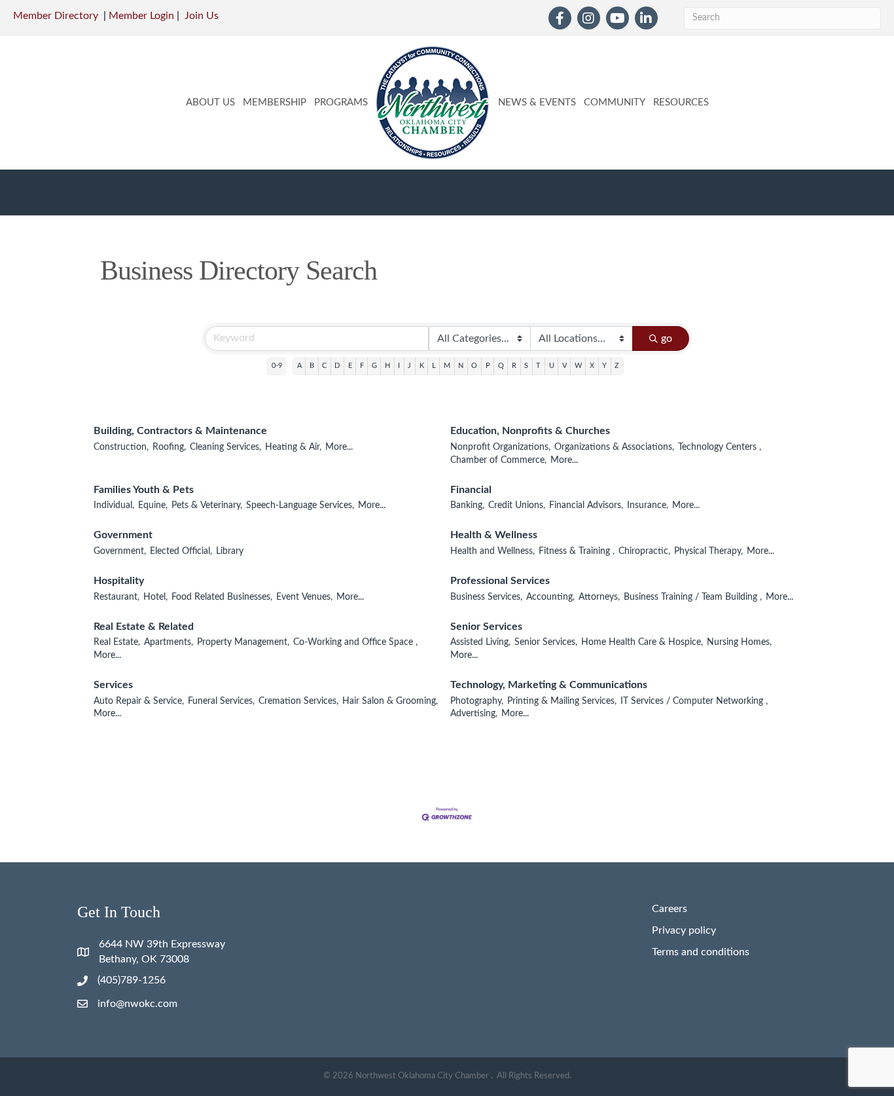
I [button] (399, 365)
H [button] (387, 365)
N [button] (460, 365)
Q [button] (501, 365)
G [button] (374, 365)
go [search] (666, 338)
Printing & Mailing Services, (562, 701)
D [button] (337, 365)
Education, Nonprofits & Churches (530, 431)
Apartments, (168, 642)
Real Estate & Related (144, 626)
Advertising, (473, 713)
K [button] (422, 365)
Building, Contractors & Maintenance (180, 431)
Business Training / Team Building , (693, 597)
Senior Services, (545, 642)
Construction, (121, 447)
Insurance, (647, 505)
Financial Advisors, (586, 505)
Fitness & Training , (577, 551)
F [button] (362, 365)
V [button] (564, 365)
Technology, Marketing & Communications (548, 685)
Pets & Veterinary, (206, 505)
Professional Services (500, 580)
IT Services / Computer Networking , (694, 701)
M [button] (447, 365)
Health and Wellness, (492, 551)
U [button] (551, 365)
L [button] (434, 365)
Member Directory (55, 15)
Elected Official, (181, 551)
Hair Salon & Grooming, (390, 701)
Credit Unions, (516, 505)
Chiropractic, (644, 551)
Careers (669, 909)
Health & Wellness (493, 535)
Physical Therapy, (708, 551)
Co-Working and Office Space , (355, 642)
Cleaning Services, (225, 447)
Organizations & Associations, (614, 447)
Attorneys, (599, 597)
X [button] (592, 365)
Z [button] (617, 365)
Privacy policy (684, 930)
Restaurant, (116, 597)
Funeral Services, (221, 701)
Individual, (114, 505)
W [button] (578, 365)
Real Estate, (117, 642)
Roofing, (169, 447)
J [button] (409, 365)
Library (229, 551)
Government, (120, 551)
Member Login (141, 15)
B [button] (312, 365)
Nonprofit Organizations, (500, 447)
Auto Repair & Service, (139, 701)
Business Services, (486, 597)
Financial (471, 489)
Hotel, (155, 597)
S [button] (526, 365)
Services (113, 685)
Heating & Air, (293, 447)
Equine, (153, 505)
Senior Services (486, 626)
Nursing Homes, (739, 642)
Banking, (467, 505)
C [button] (324, 365)
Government (123, 535)
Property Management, (243, 642)
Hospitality (119, 580)
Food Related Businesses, (221, 597)
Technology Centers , (719, 447)
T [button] (538, 365)
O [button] (474, 365)
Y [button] (604, 365)
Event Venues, (304, 597)
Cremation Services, (298, 701)
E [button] (350, 365)
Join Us (202, 15)
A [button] (299, 365)
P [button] (488, 365)
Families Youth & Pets (144, 489)
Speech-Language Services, (300, 505)
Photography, (476, 701)
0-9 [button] (277, 365)
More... (339, 447)
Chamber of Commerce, (498, 460)
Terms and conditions (700, 952)
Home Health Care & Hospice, (642, 642)
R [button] (514, 365)
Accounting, (550, 597)
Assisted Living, (480, 642)
